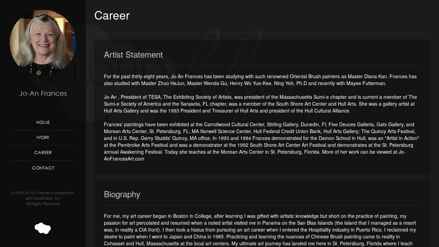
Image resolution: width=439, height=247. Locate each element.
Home (43, 122)
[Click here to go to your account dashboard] (42, 228)
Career (43, 152)
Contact (43, 167)
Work (43, 137)
